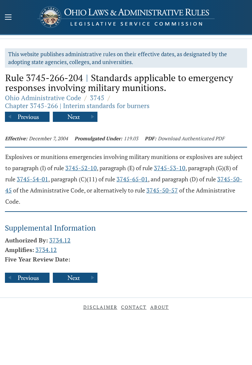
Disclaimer (100, 307)
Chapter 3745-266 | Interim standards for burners (77, 105)
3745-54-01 (32, 179)
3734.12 (60, 240)
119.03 (131, 138)
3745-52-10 (81, 168)
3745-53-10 (169, 168)
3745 (97, 97)
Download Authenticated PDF (191, 138)
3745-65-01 (132, 179)
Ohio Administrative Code (43, 97)
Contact (134, 307)
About (159, 307)
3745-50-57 (162, 190)
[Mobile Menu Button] (8, 17)
